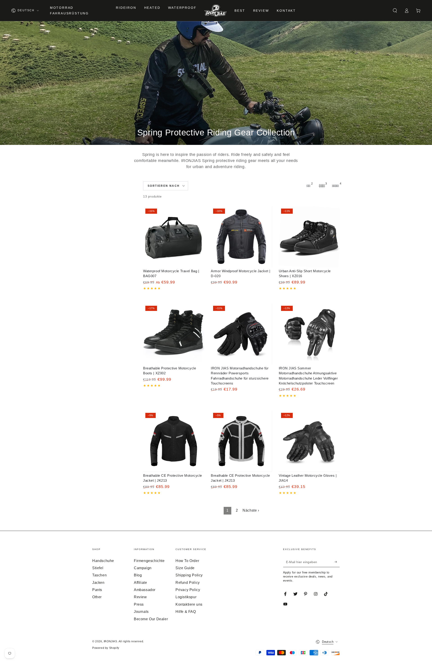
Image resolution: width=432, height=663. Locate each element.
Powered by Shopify (105, 648)
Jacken (98, 582)
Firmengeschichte (149, 561)
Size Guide (185, 568)
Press (139, 604)
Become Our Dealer (151, 619)
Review (140, 597)
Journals (141, 612)
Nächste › (251, 510)
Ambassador (144, 590)
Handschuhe (103, 561)
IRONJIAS (110, 641)
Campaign (143, 568)
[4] (335, 185)
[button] (395, 11)
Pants (97, 590)
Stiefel (97, 568)
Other (97, 597)
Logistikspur (186, 597)
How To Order (187, 561)
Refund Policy (188, 582)
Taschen (99, 575)
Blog (138, 575)
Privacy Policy (188, 590)
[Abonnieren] (337, 562)
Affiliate (140, 582)
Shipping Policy (189, 575)
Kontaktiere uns (189, 604)
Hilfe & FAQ (186, 612)
